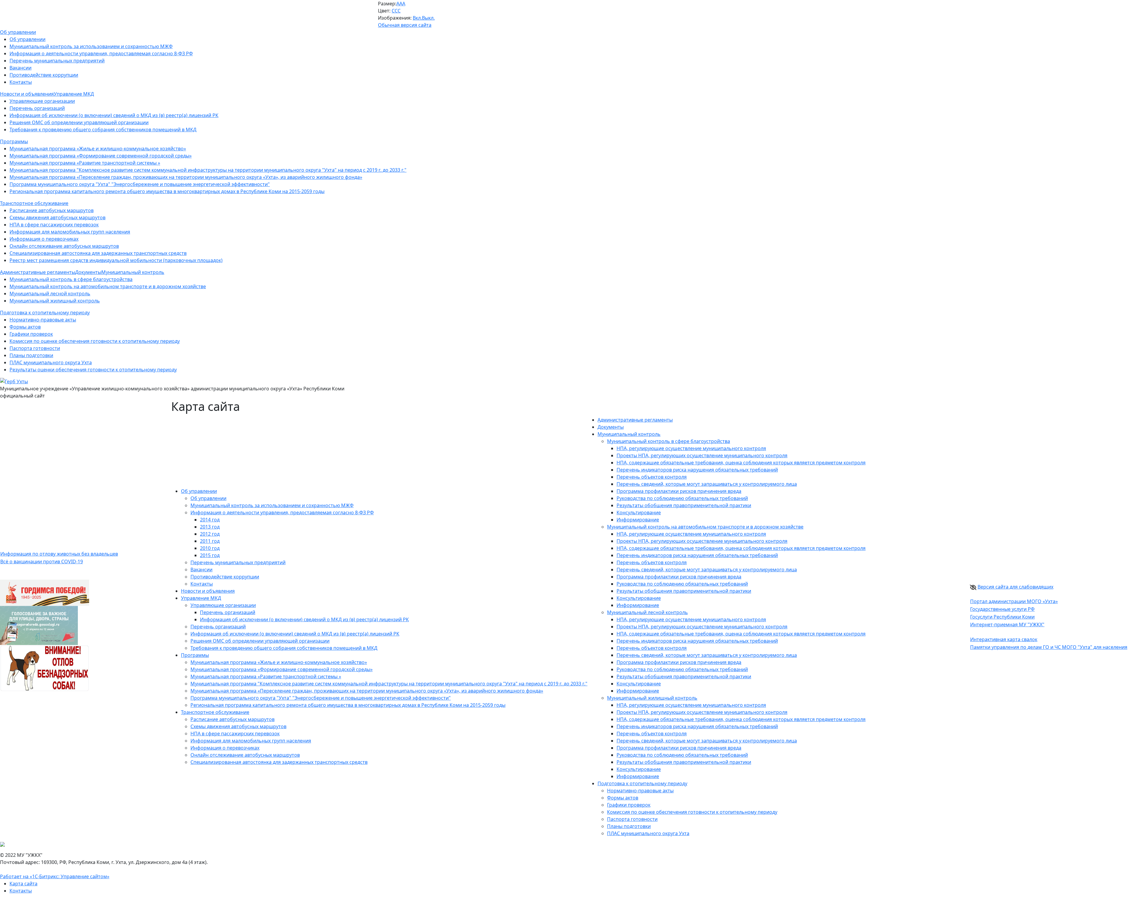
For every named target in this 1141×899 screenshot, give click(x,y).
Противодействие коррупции (44, 75)
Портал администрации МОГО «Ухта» (1014, 601)
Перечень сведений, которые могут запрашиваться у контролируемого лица (707, 484)
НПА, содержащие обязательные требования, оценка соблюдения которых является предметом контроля (741, 462)
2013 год (210, 526)
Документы (611, 427)
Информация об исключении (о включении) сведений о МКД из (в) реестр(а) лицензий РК (114, 115)
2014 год (210, 519)
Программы (195, 655)
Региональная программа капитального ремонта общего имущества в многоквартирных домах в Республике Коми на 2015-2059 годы (167, 191)
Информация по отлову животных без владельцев (59, 554)
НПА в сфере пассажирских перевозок (54, 224)
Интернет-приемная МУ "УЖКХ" (1007, 624)
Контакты (21, 82)
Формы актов (25, 327)
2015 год (210, 555)
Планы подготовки (31, 355)
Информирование (638, 519)
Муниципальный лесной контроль (50, 293)
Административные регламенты (635, 420)
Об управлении (27, 39)
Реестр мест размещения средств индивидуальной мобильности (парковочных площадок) (116, 260)
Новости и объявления (208, 591)
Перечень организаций (37, 108)
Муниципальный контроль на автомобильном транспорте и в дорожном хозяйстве (108, 286)
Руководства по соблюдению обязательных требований (682, 498)
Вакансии (20, 67)
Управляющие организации (42, 101)
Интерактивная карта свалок (1003, 639)
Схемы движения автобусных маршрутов (57, 217)
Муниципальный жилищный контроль (55, 300)
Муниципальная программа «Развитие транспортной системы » (85, 163)
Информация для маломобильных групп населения (70, 231)
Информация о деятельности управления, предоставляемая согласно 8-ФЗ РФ (101, 53)
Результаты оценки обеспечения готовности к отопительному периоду (93, 369)
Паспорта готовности (35, 348)
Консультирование (639, 512)
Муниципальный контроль (629, 434)
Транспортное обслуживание (215, 712)
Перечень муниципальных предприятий (57, 60)
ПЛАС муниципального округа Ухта (51, 362)
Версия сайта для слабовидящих (1015, 586)
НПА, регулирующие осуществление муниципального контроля (691, 448)
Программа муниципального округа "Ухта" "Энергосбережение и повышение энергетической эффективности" (140, 184)
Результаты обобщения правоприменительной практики (684, 505)
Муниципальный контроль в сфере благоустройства (71, 279)
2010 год (210, 548)
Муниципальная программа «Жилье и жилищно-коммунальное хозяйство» (98, 148)
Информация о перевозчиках (44, 239)
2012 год (210, 534)
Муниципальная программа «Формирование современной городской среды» (101, 155)
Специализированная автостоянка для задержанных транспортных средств (98, 253)
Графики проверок (31, 334)
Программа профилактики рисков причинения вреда (679, 491)
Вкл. (417, 18)
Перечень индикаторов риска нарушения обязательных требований (697, 469)
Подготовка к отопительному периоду (642, 783)
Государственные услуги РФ (1002, 609)
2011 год (210, 541)
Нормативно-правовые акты (43, 319)
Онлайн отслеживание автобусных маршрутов (64, 246)
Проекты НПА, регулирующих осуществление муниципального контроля (702, 455)
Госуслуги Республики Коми (1002, 616)
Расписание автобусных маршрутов (52, 210)
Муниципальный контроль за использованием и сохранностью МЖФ (91, 46)
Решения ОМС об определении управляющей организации (79, 122)
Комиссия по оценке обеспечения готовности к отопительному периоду (95, 341)
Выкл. (428, 18)
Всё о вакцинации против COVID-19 (41, 561)
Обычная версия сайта (404, 25)
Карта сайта (23, 883)
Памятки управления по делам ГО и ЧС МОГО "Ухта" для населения (1048, 647)
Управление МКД (201, 598)
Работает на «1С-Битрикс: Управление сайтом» (54, 876)
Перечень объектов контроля (652, 477)
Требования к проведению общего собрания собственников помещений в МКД (103, 129)
